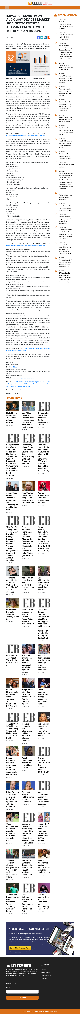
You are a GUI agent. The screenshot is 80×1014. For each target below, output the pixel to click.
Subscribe (22, 998)
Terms (43, 969)
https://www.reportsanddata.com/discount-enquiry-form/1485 (26, 246)
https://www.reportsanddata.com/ (23, 378)
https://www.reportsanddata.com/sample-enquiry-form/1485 (25, 135)
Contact (44, 978)
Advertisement (46, 975)
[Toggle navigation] (7, 7)
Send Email (13, 367)
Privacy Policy (45, 972)
